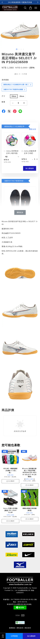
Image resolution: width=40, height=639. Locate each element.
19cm (14, 96)
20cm (22, 96)
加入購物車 (29, 168)
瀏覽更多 (20, 212)
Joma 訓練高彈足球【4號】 (30, 152)
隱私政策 (20, 628)
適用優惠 (5, 80)
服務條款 (12, 628)
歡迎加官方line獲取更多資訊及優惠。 (20, 604)
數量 (3, 102)
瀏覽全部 (32, 129)
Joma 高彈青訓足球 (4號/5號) (12, 152)
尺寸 (3, 96)
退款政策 (28, 628)
